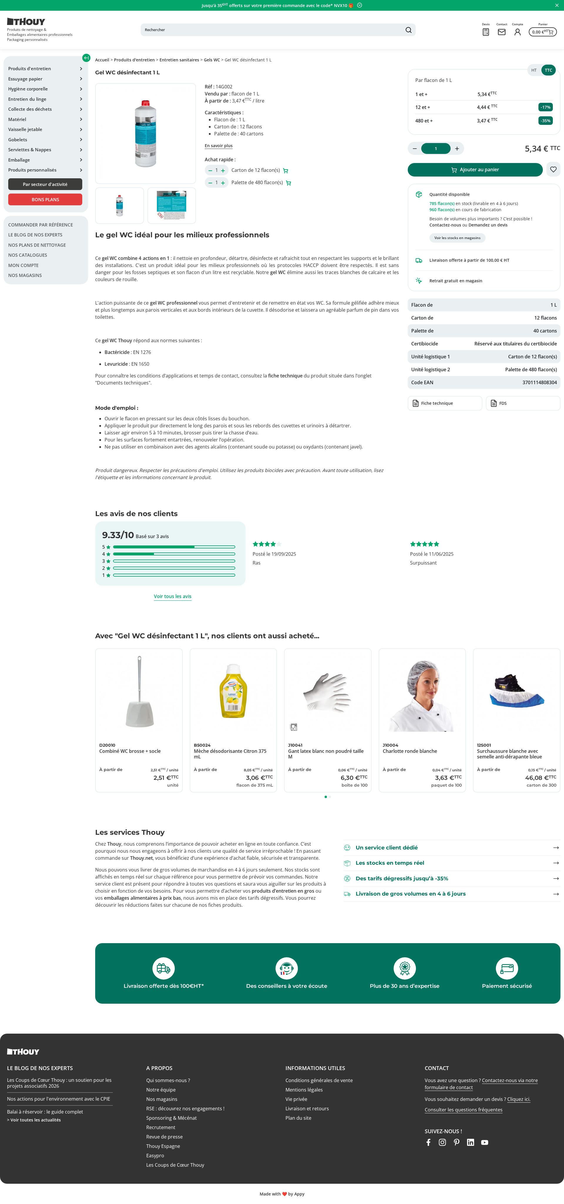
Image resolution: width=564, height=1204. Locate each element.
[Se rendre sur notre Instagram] (442, 1142)
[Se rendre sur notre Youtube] (484, 1142)
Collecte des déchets (30, 109)
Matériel (17, 119)
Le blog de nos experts (35, 235)
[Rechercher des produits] (408, 29)
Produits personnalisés (32, 170)
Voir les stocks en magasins (457, 237)
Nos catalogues (27, 255)
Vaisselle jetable (25, 129)
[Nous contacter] (501, 32)
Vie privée (296, 1099)
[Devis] (486, 32)
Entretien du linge (27, 99)
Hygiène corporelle (28, 89)
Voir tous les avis (173, 596)
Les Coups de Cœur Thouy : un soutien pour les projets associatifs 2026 (59, 1083)
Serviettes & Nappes (29, 149)
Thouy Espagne (163, 1146)
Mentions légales (304, 1090)
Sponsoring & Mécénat (171, 1118)
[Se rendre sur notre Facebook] (428, 1142)
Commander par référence (40, 225)
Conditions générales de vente (319, 1080)
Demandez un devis (488, 225)
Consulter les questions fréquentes (464, 1109)
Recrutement (160, 1127)
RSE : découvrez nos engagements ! (185, 1108)
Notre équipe (161, 1090)
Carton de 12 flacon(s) (256, 170)
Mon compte (23, 265)
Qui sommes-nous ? (168, 1080)
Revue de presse (164, 1137)
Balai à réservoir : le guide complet (45, 1112)
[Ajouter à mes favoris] (553, 169)
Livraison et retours (307, 1108)
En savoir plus (219, 145)
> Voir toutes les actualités (34, 1120)
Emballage (19, 160)
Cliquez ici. (519, 1099)
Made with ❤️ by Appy (282, 1194)
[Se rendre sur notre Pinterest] (456, 1142)
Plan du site (298, 1118)
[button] (326, 797)
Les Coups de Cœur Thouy (175, 1165)
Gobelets (17, 139)
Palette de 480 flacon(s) (257, 182)
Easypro (155, 1155)
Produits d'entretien (29, 68)
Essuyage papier (25, 79)
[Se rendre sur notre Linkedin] (470, 1142)
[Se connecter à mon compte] (517, 32)
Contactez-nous (445, 225)
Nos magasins (25, 275)
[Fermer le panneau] (557, 5)
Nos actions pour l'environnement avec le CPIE (58, 1099)
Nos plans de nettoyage (37, 245)
